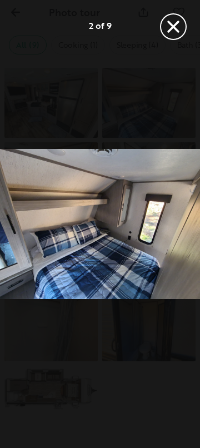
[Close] (173, 26)
